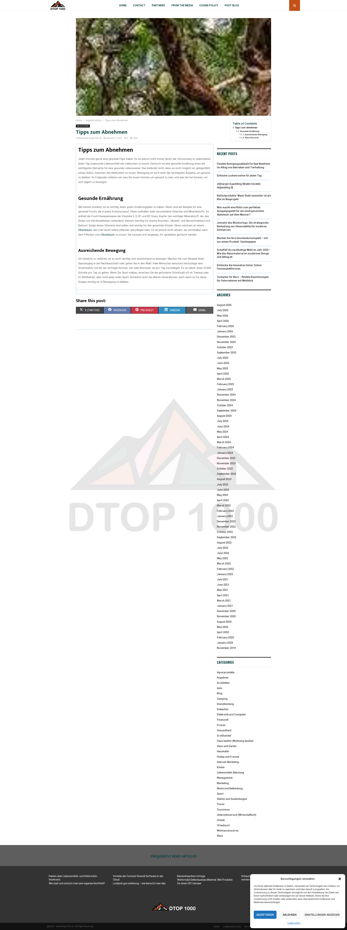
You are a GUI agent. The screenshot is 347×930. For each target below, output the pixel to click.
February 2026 (225, 326)
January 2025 (225, 389)
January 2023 (225, 516)
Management (224, 777)
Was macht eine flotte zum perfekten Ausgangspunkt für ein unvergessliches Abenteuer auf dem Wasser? (240, 211)
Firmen (221, 725)
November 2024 (226, 400)
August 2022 (224, 542)
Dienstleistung (225, 704)
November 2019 (226, 648)
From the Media (182, 5)
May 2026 (222, 315)
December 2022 (226, 521)
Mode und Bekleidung (230, 788)
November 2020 (226, 616)
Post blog (232, 5)
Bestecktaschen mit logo (191, 876)
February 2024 (225, 447)
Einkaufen (222, 709)
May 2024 (222, 431)
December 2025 (226, 336)
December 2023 (226, 458)
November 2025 (226, 342)
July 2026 (222, 310)
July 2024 (222, 421)
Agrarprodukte (83, 126)
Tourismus (223, 809)
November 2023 (226, 463)
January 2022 (225, 574)
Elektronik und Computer (231, 714)
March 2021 (224, 600)
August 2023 (224, 479)
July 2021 (222, 579)
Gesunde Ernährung (249, 131)
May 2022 (222, 558)
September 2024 (226, 410)
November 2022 (226, 526)
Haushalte (223, 751)
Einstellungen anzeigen (322, 914)
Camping (222, 698)
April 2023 (223, 500)
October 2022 (225, 531)
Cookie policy (294, 923)
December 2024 (226, 394)
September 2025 (226, 352)
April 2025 (223, 373)
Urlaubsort (223, 825)
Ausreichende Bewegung (256, 135)
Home (123, 5)
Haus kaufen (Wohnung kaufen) (235, 740)
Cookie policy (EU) (232, 926)
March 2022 (224, 563)
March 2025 (224, 378)
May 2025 (222, 368)
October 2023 (225, 468)
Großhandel (224, 735)
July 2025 (222, 357)
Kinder (221, 767)
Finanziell (222, 719)
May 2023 (222, 495)
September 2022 (226, 537)
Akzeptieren (265, 914)
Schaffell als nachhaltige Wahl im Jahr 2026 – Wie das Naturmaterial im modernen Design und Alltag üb (244, 253)
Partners (158, 5)
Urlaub (221, 820)
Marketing (223, 783)
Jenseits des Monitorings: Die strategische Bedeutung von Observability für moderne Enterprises (243, 226)
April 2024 (223, 437)
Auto (219, 688)
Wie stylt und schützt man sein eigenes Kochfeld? (77, 883)
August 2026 (224, 305)
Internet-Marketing (228, 762)
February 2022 (225, 569)
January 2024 (225, 452)
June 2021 (223, 584)
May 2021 (222, 589)
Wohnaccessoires (228, 830)
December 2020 (226, 611)
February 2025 (225, 384)
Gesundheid (224, 730)
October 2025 (225, 347)
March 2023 (224, 505)
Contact (139, 5)
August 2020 (224, 621)
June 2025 (223, 363)
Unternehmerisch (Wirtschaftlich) (236, 814)
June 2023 (223, 489)
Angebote (222, 677)
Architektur (223, 682)
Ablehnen (290, 914)
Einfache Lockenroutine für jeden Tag (239, 175)
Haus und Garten (227, 746)
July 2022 (222, 547)
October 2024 (225, 405)
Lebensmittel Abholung (230, 772)
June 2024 (223, 426)
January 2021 (225, 605)
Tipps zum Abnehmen (246, 127)
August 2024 (224, 415)
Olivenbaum (85, 230)
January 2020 (225, 642)
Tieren (220, 804)
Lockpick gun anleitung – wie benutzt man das (139, 883)
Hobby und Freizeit (228, 756)
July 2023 (222, 484)
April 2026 (223, 320)
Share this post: (252, 138)
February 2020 (225, 637)
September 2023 (226, 473)
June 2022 (223, 553)
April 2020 (223, 632)
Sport (220, 793)
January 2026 (225, 331)
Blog (219, 693)
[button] (340, 879)
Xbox (220, 835)
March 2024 (224, 442)
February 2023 (225, 510)
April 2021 (223, 595)
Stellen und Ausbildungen (232, 798)
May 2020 (222, 627)
